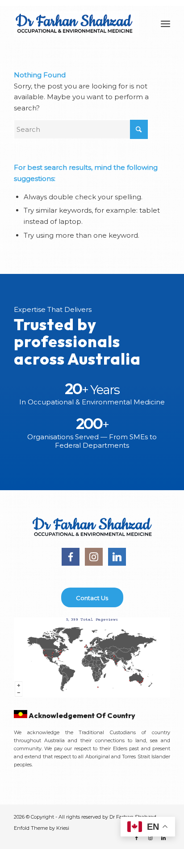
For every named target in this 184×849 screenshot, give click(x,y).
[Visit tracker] (92, 695)
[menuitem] (165, 23)
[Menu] (165, 23)
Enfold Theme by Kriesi (41, 828)
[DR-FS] (76, 24)
